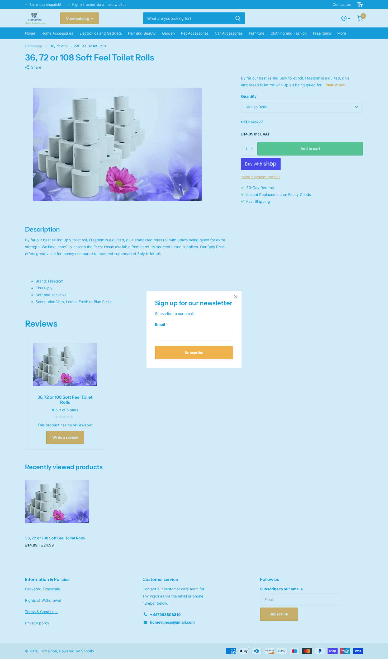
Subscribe (194, 352)
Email (161, 324)
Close (236, 297)
